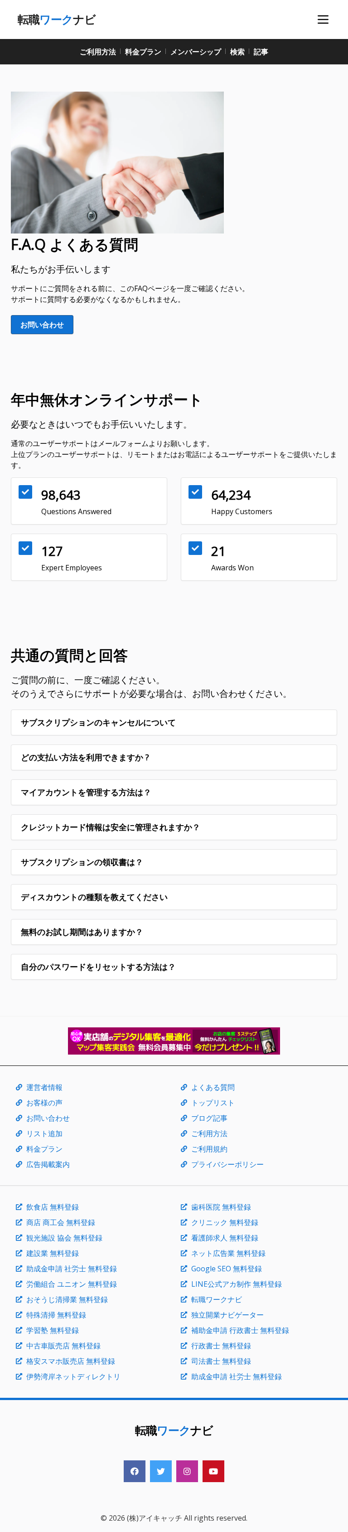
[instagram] (187, 1471)
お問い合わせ (42, 325)
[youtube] (213, 1471)
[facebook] (134, 1471)
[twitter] (161, 1471)
